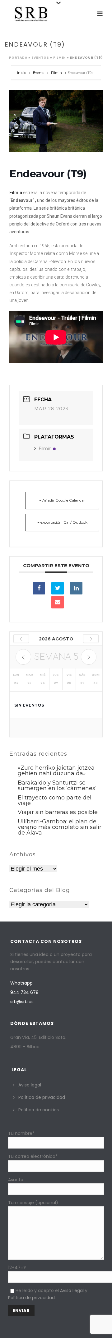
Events (38, 73)
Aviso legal (29, 1085)
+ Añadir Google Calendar (62, 500)
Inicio (22, 73)
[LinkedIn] (76, 588)
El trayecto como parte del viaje (54, 800)
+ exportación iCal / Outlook (62, 522)
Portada (18, 57)
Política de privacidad (41, 1097)
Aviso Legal (72, 1290)
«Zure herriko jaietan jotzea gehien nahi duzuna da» (56, 770)
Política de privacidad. (32, 1298)
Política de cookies (38, 1110)
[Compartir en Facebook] (39, 588)
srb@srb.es (22, 1002)
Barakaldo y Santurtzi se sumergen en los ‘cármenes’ (57, 785)
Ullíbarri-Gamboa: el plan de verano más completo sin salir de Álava (59, 827)
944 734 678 (24, 992)
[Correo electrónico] (57, 602)
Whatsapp (21, 983)
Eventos (40, 57)
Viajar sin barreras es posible (58, 812)
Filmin (59, 57)
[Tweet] (57, 588)
